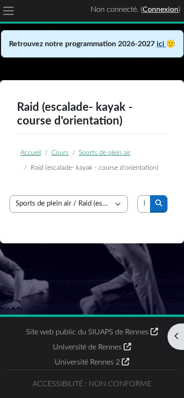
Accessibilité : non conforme (92, 384)
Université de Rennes (88, 347)
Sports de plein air (105, 152)
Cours (59, 152)
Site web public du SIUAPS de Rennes (88, 332)
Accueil (30, 152)
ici (161, 44)
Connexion (160, 9)
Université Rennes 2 (88, 362)
